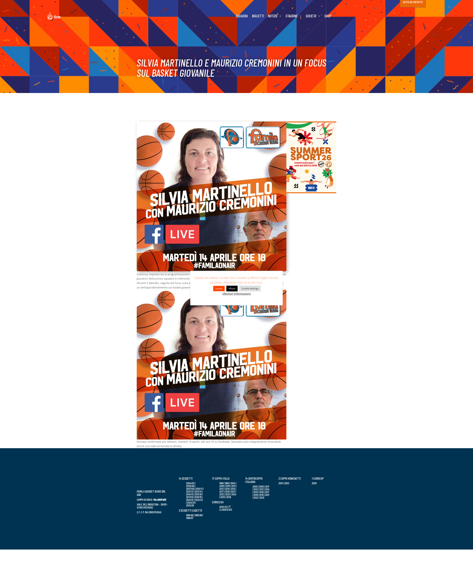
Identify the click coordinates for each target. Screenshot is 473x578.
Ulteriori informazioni (236, 293)
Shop (327, 15)
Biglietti (258, 15)
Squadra (242, 15)
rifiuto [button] (232, 288)
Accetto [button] (218, 288)
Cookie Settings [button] (249, 288)
